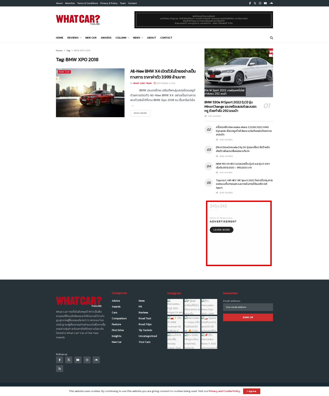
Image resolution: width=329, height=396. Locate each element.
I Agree (251, 391)
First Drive (118, 330)
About (59, 3)
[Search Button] (271, 38)
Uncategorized (148, 336)
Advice (116, 301)
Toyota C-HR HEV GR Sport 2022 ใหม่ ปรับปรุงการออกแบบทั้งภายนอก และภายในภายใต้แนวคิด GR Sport (244, 184)
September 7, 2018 (165, 83)
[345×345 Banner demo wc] (239, 233)
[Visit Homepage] (78, 19)
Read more (142, 113)
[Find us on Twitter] (255, 3)
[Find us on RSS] (59, 368)
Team (123, 3)
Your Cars (144, 342)
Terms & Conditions (87, 3)
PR (140, 307)
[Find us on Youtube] (265, 3)
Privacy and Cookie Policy (224, 391)
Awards (106, 38)
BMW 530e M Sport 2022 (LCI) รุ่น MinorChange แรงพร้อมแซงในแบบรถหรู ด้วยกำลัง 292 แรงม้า (230, 106)
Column (121, 38)
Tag (68, 50)
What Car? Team (142, 83)
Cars (114, 313)
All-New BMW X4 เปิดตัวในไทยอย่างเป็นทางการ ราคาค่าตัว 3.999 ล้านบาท (163, 74)
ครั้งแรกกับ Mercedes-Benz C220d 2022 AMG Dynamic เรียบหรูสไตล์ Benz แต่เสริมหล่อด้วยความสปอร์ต (244, 131)
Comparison (119, 318)
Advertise (70, 3)
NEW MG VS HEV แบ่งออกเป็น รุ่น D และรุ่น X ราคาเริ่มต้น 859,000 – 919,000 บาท (243, 166)
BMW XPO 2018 (82, 50)
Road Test (145, 318)
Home (59, 38)
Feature (116, 324)
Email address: (232, 301)
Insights (116, 336)
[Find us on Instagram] (260, 3)
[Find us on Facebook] (250, 3)
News (136, 38)
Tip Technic (145, 330)
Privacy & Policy (108, 3)
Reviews (72, 38)
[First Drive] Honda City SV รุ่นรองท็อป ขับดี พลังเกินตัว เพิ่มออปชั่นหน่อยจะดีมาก (243, 149)
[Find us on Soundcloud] (271, 3)
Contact (132, 3)
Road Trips (145, 324)
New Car (91, 38)
